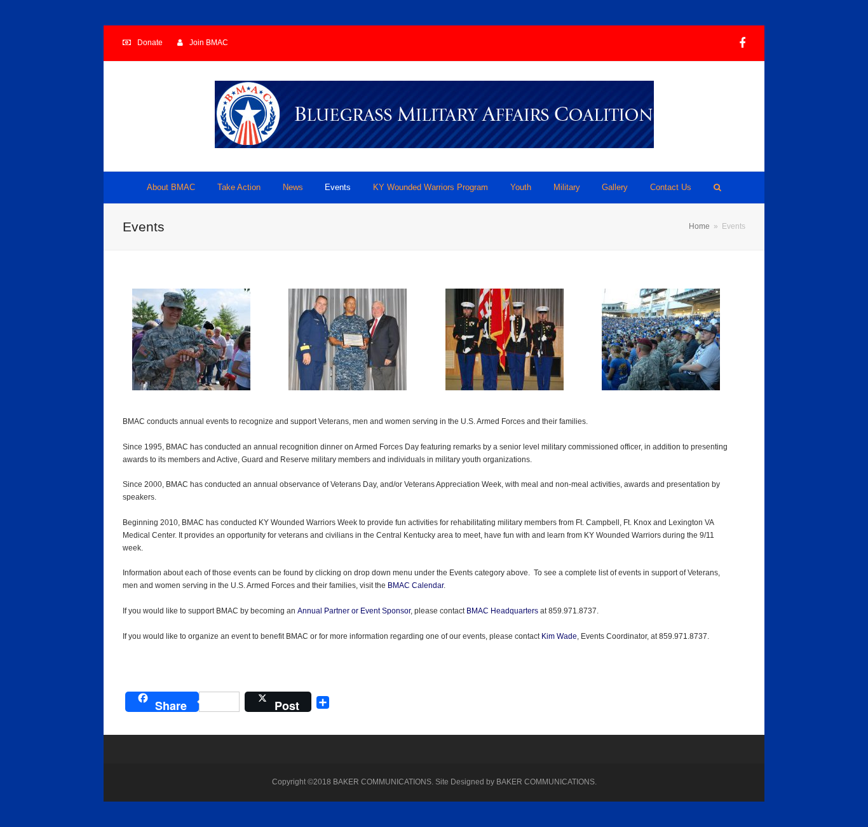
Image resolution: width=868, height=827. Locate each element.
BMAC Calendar (416, 585)
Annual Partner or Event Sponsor (353, 610)
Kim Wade (559, 636)
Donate (150, 42)
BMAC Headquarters (502, 610)
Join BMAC (208, 42)
